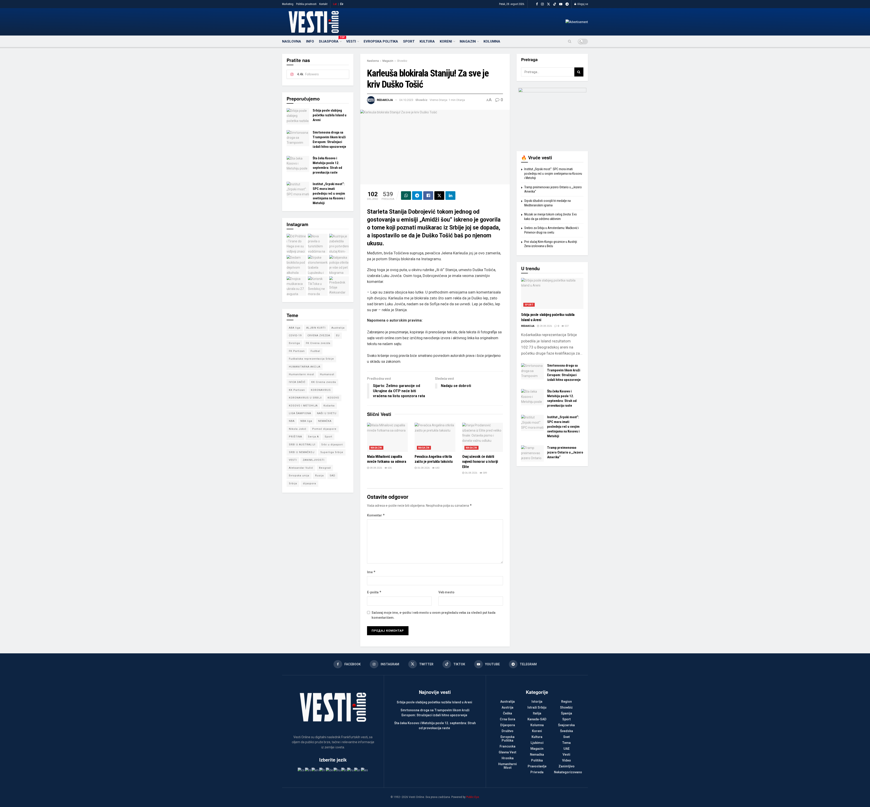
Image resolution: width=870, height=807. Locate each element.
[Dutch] (308, 770)
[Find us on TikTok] (554, 4)
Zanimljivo (566, 766)
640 (437, 467)
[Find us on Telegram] (567, 4)
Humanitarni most (301, 374)
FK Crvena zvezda (318, 343)
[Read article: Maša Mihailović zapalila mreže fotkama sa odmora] (387, 437)
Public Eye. (473, 797)
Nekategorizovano (568, 772)
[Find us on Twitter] (548, 4)
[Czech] (301, 770)
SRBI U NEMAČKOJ (301, 452)
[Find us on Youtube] (560, 4)
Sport (409, 41)
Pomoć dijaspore (324, 428)
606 (389, 467)
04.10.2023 (406, 100)
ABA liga (294, 327)
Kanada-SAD (536, 719)
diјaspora (309, 483)
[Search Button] (569, 41)
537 (566, 326)
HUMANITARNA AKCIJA (304, 366)
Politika (537, 760)
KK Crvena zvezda (323, 382)
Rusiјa (319, 475)
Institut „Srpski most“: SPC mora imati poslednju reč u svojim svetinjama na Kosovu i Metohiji (329, 193)
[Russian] (350, 770)
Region (566, 701)
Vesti (351, 41)
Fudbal (315, 351)
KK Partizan (297, 390)
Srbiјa (293, 483)
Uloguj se (582, 4)
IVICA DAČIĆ (297, 382)
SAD (332, 475)
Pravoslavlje (537, 766)
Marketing (287, 4)
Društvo (507, 731)
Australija (338, 327)
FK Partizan (297, 351)
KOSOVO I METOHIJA (303, 405)
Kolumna (491, 41)
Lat (335, 4)
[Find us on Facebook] (537, 4)
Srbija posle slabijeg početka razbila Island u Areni (329, 115)
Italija (537, 713)
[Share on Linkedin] (450, 195)
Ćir (341, 4)
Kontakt (323, 4)
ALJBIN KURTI (316, 327)
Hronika (508, 758)
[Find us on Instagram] (542, 4)
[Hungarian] (337, 770)
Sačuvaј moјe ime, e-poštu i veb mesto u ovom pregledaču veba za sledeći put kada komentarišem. (433, 615)
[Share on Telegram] (417, 195)
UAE (566, 748)
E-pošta (374, 592)
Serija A (313, 436)
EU (338, 335)
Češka (507, 713)
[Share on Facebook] (428, 195)
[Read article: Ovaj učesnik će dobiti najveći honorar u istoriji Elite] (482, 437)
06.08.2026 (423, 467)
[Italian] (344, 770)
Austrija (507, 707)
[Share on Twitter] (439, 195)
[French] (322, 770)
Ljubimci (537, 743)
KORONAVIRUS (321, 390)
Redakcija (385, 100)
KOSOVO (333, 397)
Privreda (537, 772)
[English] (315, 770)
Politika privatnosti (306, 4)
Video (566, 760)
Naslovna (291, 41)
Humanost (327, 374)
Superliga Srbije (331, 452)
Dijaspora (330, 40)
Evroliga (294, 343)
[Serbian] (357, 770)
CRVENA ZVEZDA (318, 335)
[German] (330, 770)
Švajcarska (566, 725)
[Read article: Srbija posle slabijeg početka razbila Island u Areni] (298, 116)
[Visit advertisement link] (577, 22)
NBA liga (306, 421)
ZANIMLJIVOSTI (313, 459)
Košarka (329, 405)
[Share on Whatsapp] (406, 195)
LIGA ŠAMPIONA (300, 413)
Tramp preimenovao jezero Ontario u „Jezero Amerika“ (565, 452)
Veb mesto (446, 592)
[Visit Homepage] (313, 22)
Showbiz (402, 60)
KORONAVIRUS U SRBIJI (305, 397)
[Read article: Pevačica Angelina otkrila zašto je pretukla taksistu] (435, 437)
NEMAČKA (324, 421)
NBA (292, 421)
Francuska (507, 746)
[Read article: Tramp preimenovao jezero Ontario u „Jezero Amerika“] (532, 453)
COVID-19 (295, 335)
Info (310, 41)
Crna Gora (507, 719)
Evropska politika (381, 41)
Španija (566, 713)
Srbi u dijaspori (332, 444)
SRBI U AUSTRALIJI (302, 444)
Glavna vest (507, 752)
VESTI (293, 459)
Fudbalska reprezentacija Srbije (311, 358)
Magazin (468, 41)
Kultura (427, 41)
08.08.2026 (375, 467)
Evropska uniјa (299, 475)
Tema (566, 743)
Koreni (446, 41)
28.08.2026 (545, 326)
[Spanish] (364, 770)
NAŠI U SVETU (326, 413)
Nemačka (537, 754)
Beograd (325, 467)
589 (484, 472)
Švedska (566, 731)
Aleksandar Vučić (301, 467)
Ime (371, 572)
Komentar (376, 515)
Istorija (537, 701)
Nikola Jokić (297, 428)
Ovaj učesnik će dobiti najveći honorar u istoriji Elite (480, 461)
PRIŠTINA (295, 436)
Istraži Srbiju (536, 707)
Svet (566, 737)
